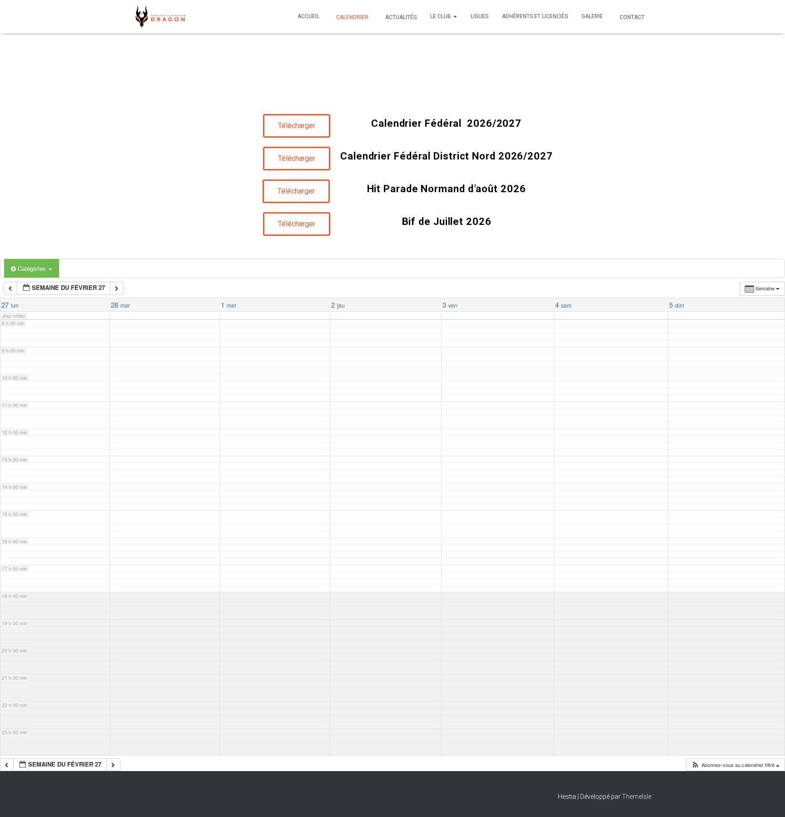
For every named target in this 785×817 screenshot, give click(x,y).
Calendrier (351, 17)
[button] (454, 16)
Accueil (308, 16)
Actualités (400, 17)
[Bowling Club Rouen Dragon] (160, 16)
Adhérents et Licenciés (535, 16)
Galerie (592, 16)
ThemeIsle (636, 796)
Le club (441, 16)
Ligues (479, 16)
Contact (631, 17)
